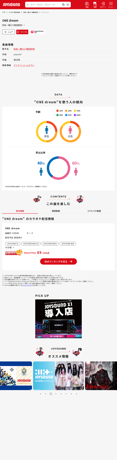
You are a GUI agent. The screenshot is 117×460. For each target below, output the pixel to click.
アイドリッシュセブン (24, 65)
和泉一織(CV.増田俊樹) (30, 12)
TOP (3, 12)
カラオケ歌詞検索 (14, 12)
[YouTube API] (27, 285)
